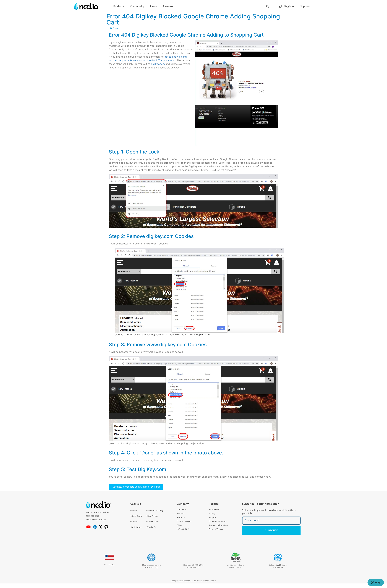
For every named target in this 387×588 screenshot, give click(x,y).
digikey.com (158, 63)
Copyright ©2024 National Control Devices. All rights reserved (193, 581)
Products (118, 6)
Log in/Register (285, 6)
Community (137, 6)
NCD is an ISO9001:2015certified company (193, 566)
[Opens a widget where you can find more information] (375, 582)
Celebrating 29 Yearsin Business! (277, 566)
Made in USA (109, 564)
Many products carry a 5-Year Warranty (151, 566)
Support (305, 6)
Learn (153, 6)
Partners (168, 6)
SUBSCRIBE (271, 530)
